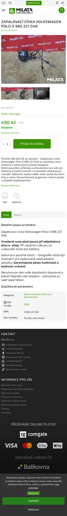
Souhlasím (33, 501)
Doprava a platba (10, 393)
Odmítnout (33, 509)
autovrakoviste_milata (18, 357)
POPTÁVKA (34, 3)
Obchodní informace (11, 385)
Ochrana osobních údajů (14, 404)
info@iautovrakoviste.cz (19, 344)
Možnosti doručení (10, 132)
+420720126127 (14, 348)
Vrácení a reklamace (12, 397)
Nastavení (33, 493)
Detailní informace (10, 185)
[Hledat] (56, 3)
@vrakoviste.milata (16, 369)
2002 (26, 304)
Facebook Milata (15, 353)
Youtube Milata (14, 365)
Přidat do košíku (32, 143)
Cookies (5, 408)
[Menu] (3, 9)
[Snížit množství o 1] (3, 144)
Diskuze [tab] (18, 214)
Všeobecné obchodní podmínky (17, 389)
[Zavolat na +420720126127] (10, 2)
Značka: (10, 113)
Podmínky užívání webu (13, 400)
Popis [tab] (6, 214)
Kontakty (6, 412)
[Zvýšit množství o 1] (10, 144)
